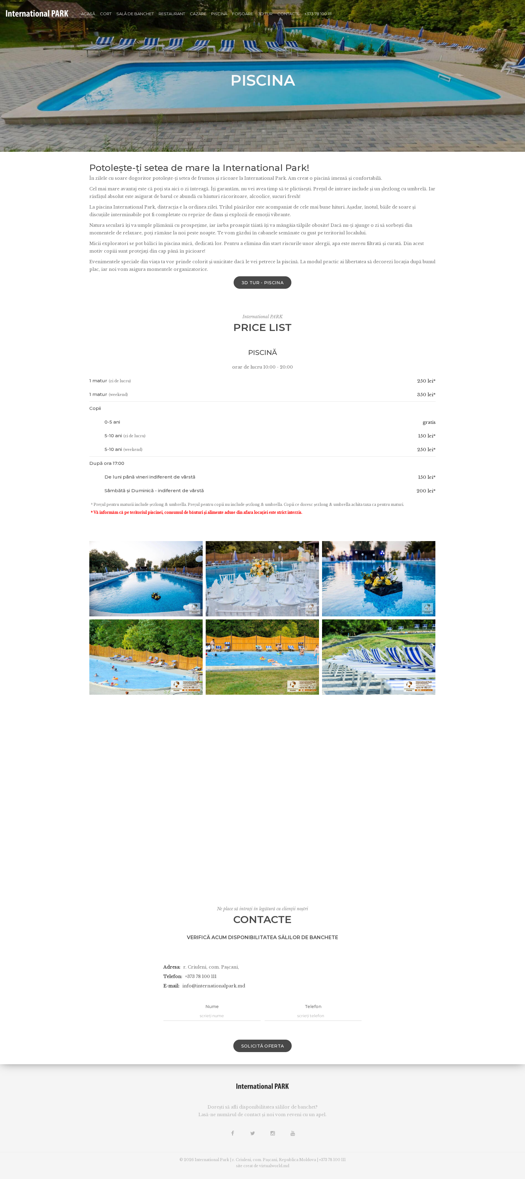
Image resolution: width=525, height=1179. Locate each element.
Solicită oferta (262, 1046)
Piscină (219, 13)
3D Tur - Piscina (262, 282)
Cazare (198, 13)
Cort (106, 13)
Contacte (288, 13)
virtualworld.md (274, 1166)
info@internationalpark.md (213, 986)
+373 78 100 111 (317, 13)
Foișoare (242, 13)
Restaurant (172, 13)
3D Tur (265, 13)
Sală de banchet (135, 13)
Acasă (88, 13)
